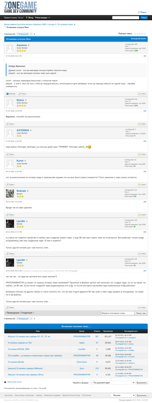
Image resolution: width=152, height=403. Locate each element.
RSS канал (86, 395)
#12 (145, 111)
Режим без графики (52, 395)
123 (97, 368)
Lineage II (52, 24)
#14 (145, 171)
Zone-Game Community (24, 395)
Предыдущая (13, 313)
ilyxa (82, 368)
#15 (145, 202)
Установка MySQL (16, 362)
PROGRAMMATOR (81, 336)
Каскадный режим (138, 38)
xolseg (130, 344)
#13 (145, 141)
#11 (145, 56)
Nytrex (20, 100)
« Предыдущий (22, 34)
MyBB (16, 400)
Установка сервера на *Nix (20, 343)
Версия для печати (15, 382)
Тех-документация (65, 24)
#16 (145, 232)
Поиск (143, 12)
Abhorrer (131, 363)
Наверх (39, 395)
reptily (81, 343)
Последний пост (121, 338)
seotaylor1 (132, 338)
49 (97, 355)
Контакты (9, 395)
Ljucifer (21, 221)
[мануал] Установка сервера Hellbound (25, 368)
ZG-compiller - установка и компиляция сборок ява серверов (35, 355)
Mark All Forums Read (71, 395)
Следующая (27, 313)
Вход (30, 18)
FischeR (131, 357)
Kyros (20, 160)
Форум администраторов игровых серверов (22, 24)
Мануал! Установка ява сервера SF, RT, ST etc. (29, 336)
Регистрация (41, 18)
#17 (145, 271)
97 (97, 343)
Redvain (21, 191)
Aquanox (22, 45)
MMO (44, 24)
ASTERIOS (23, 130)
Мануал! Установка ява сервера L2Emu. (26, 375)
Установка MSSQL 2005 (18, 349)
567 (97, 336)
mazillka (81, 349)
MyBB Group (33, 400)
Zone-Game (82, 362)
